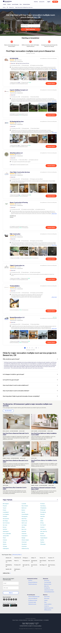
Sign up (11, 592)
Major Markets (7, 500)
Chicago (5, 546)
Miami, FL (16, 560)
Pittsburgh (42, 510)
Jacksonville (6, 535)
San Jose (5, 525)
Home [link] (4, 7)
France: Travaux (15, 620)
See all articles (8, 410)
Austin (41, 518)
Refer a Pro (46, 586)
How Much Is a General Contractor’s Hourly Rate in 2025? (43, 488)
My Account (46, 580)
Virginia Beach (43, 537)
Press (45, 602)
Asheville (24, 531)
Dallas (41, 520)
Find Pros (30, 580)
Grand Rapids (25, 514)
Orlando (5, 540)
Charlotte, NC (17, 557)
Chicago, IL (25, 557)
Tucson (4, 508)
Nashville (42, 516)
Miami (4, 537)
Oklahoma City (25, 548)
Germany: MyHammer (23, 620)
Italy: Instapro (30, 620)
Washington (6, 531)
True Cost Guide (47, 582)
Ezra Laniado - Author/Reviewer (10, 431)
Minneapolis (24, 516)
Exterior (9, 4)
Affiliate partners (47, 609)
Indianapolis (6, 548)
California (27, 623)
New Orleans (25, 505)
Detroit (23, 512)
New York (24, 529)
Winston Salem (25, 540)
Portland (42, 503)
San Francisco (6, 523)
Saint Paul (24, 518)
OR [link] (7, 7)
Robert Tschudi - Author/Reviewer (11, 458)
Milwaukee (43, 544)
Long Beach (6, 512)
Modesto (5, 516)
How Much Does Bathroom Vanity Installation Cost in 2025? (44, 434)
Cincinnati (24, 542)
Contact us (46, 606)
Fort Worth (43, 525)
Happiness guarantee (48, 607)
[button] (14, 75)
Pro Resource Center (32, 600)
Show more (54, 69)
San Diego (5, 520)
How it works (47, 596)
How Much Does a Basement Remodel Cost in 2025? (16, 434)
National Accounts (32, 604)
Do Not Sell (31, 623)
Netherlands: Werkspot (38, 620)
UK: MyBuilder (46, 620)
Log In (48, 1)
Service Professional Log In (33, 596)
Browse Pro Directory (32, 582)
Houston (42, 527)
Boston (23, 510)
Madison (42, 542)
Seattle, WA (8, 569)
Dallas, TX (33, 557)
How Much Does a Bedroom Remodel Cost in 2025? (15, 461)
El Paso (42, 523)
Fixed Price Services (32, 584)
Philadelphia (43, 508)
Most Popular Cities (6, 554)
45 (36, 347)
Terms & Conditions (37, 625)
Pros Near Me (47, 588)
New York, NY (51, 560)
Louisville (24, 503)
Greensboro (25, 535)
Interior (4, 4)
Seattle (42, 540)
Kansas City (24, 520)
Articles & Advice (26, 4)
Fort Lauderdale (7, 533)
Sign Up (55, 1)
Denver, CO (42, 557)
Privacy (23, 623)
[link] (30, 60)
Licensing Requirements (49, 591)
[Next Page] (38, 348)
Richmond (42, 535)
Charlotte (24, 533)
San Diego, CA (43, 565)
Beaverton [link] (11, 7)
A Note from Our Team (48, 589)
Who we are (46, 598)
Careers (46, 600)
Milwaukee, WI (26, 560)
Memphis (42, 514)
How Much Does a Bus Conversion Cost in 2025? (14, 488)
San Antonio (43, 529)
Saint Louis (24, 523)
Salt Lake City (43, 531)
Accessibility (36, 624)
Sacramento (6, 518)
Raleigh (23, 537)
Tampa (4, 542)
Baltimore (24, 508)
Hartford (5, 529)
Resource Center (47, 584)
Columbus (24, 546)
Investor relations (47, 604)
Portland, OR (17, 565)
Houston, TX (51, 557)
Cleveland (24, 544)
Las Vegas (24, 525)
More (21, 4)
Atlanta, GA (8, 557)
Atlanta (4, 544)
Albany (23, 527)
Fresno (4, 510)
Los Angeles (6, 514)
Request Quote (51, 83)
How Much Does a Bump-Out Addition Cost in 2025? (44, 461)
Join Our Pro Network (32, 598)
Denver (4, 527)
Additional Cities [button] (6, 573)
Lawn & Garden (15, 4)
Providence (43, 512)
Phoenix (5, 505)
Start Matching (30, 29)
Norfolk (42, 533)
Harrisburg (42, 505)
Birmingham (6, 503)
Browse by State (17, 554)
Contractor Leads (32, 602)
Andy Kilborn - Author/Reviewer (38, 431)
